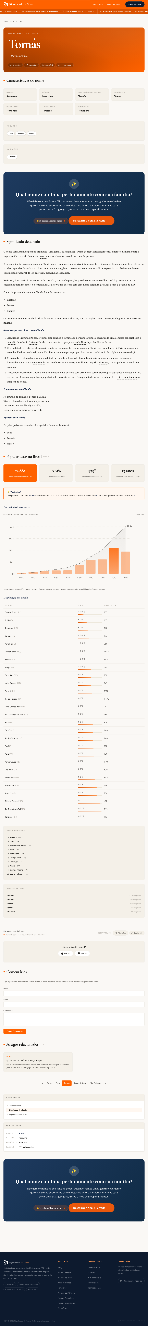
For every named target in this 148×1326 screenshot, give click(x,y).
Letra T (12, 21)
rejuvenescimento (127, 377)
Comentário (8, 1010)
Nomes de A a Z (65, 1277)
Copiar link (138, 933)
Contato (92, 1272)
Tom (58, 1083)
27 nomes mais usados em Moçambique (24, 1060)
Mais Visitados (64, 1282)
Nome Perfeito (114, 4)
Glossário (62, 1308)
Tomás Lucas (95, 1083)
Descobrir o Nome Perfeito (91, 220)
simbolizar (80, 342)
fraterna (33, 342)
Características (15, 1105)
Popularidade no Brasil (18, 1114)
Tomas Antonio (80, 1083)
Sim (67, 953)
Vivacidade (13, 357)
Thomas (12, 156)
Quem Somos (94, 1267)
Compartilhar (66, 65)
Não (84, 953)
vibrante (103, 362)
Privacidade (93, 1282)
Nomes (10, 1057)
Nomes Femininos (66, 1298)
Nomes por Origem (66, 1293)
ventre (43, 256)
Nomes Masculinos (66, 1303)
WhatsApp (122, 933)
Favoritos (62, 1287)
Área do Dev (134, 4)
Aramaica (17, 65)
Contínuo (26, 372)
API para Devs (94, 1277)
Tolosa (49, 1083)
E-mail (6, 999)
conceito (11, 342)
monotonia (39, 362)
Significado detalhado (18, 1110)
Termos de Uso (94, 1287)
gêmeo (87, 251)
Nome (5, 988)
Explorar (98, 4)
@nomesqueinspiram (133, 1281)
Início (5, 21)
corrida (38, 409)
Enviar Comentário (15, 1031)
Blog (60, 1267)
